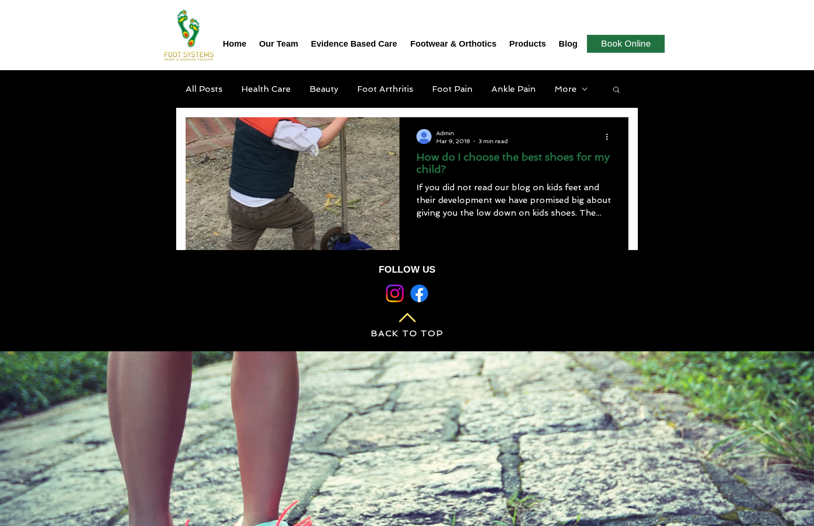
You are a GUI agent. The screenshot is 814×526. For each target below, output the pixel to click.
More (565, 89)
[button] (616, 90)
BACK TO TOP (407, 333)
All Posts (204, 89)
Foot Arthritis (385, 89)
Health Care (266, 89)
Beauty (323, 89)
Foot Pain (452, 89)
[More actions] (610, 136)
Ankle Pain (513, 89)
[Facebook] (419, 293)
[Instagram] (395, 293)
